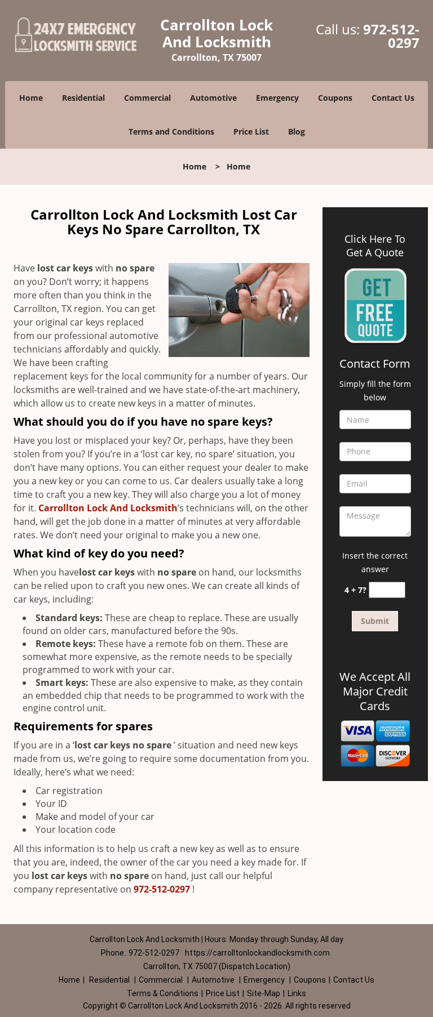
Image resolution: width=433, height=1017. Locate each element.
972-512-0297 (391, 36)
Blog (296, 131)
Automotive (213, 97)
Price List (251, 131)
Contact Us (393, 97)
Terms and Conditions (171, 131)
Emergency (277, 97)
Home (31, 97)
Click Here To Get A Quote (374, 245)
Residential (83, 97)
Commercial (147, 97)
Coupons (335, 97)
